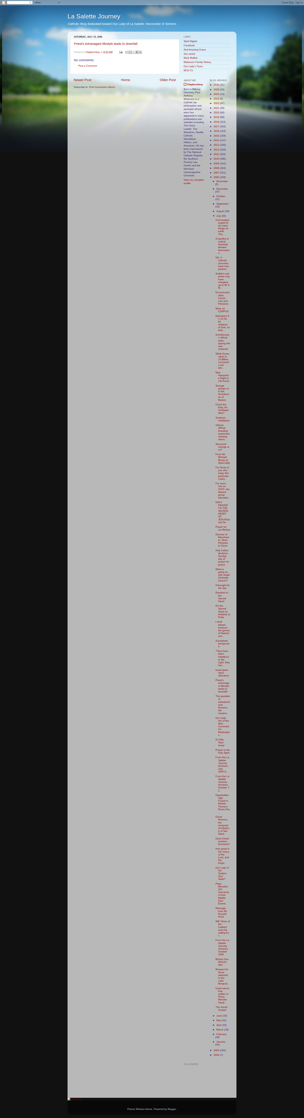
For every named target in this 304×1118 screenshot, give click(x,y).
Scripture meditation (223, 419)
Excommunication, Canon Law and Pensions (223, 298)
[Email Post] (120, 52)
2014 (217, 140)
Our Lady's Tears (193, 66)
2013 (217, 145)
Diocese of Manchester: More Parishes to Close (222, 540)
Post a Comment (87, 66)
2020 (217, 112)
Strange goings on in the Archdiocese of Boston (222, 392)
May (219, 1020)
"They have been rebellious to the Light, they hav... (223, 658)
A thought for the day (223, 586)
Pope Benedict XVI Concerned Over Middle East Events (222, 893)
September (222, 204)
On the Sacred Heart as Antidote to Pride (223, 612)
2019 (217, 117)
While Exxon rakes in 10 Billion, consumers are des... (222, 360)
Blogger (172, 1109)
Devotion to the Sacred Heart (222, 597)
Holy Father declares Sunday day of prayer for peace (222, 557)
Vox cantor (189, 54)
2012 (217, 149)
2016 (217, 131)
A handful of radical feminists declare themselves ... (223, 245)
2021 (217, 108)
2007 (217, 172)
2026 (217, 84)
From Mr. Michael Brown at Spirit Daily (223, 458)
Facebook (189, 45)
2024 (217, 94)
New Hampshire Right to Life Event (222, 377)
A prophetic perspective (223, 644)
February (221, 1034)
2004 (217, 1055)
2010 (217, 159)
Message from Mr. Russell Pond (221, 912)
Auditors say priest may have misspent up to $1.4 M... (223, 280)
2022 (217, 103)
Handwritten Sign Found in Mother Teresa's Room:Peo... (223, 804)
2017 (217, 126)
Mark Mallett (190, 58)
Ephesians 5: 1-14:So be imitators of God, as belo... (223, 323)
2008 (217, 168)
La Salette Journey (94, 16)
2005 (217, 1050)
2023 (217, 98)
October (220, 196)
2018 (217, 122)
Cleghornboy (93, 52)
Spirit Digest (190, 41)
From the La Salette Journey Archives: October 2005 (222, 947)
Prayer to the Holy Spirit (223, 751)
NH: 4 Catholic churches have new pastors (222, 263)
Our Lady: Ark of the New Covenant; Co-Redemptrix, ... (223, 726)
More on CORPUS (222, 310)
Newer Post (82, 80)
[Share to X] (133, 52)
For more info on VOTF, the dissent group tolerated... (223, 490)
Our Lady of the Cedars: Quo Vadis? (222, 873)
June (219, 1015)
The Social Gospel (221, 1008)
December (222, 181)
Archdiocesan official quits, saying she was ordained (223, 341)
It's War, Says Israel (220, 742)
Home (125, 80)
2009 (217, 163)
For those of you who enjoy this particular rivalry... (222, 473)
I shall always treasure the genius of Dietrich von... (223, 629)
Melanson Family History (197, 62)
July (218, 216)
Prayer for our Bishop (223, 528)
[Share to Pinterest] (140, 52)
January (220, 1041)
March (220, 1029)
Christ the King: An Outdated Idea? (222, 409)
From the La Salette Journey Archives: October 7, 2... (223, 783)
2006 (217, 177)
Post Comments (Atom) (102, 87)
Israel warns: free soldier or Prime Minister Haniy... (223, 995)
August (220, 211)
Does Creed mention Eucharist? (223, 841)
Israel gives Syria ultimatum (222, 673)
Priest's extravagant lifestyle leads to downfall (105, 44)
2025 (217, 89)
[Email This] (127, 52)
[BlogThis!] (130, 52)
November (222, 189)
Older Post (168, 80)
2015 (217, 135)
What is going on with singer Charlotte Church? (223, 575)
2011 (217, 154)
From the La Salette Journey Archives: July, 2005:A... (222, 764)
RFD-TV (188, 70)
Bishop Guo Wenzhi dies (222, 962)
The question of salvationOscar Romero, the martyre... (223, 705)
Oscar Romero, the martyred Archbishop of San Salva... (222, 825)
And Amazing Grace (195, 49)
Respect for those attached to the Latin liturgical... (222, 976)
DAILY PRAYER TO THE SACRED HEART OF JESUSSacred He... (223, 512)
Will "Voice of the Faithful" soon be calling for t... (223, 928)
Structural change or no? (222, 447)
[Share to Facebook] (137, 52)
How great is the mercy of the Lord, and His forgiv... (222, 855)
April (219, 1025)
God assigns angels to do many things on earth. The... (222, 227)
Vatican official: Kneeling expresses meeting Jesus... (223, 432)
